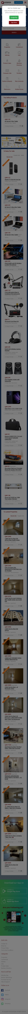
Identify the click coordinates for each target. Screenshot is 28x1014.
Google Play (14, 17)
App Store (14, 22)
